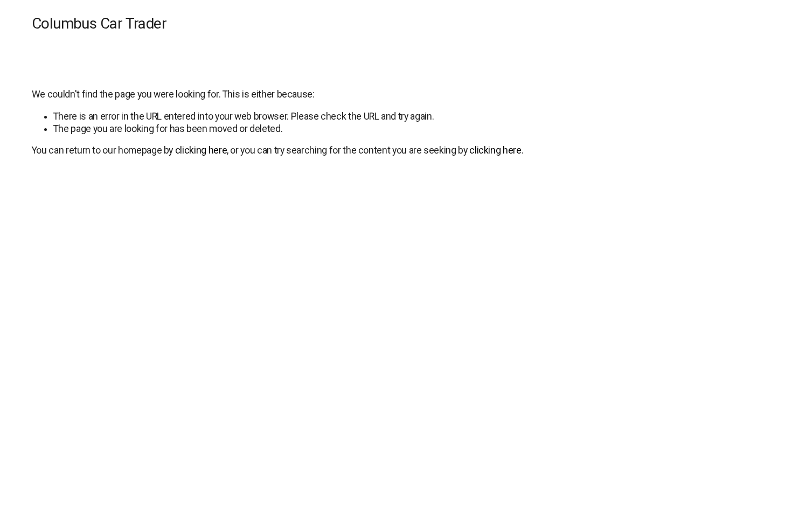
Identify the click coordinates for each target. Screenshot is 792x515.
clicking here (201, 150)
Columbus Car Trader (99, 23)
